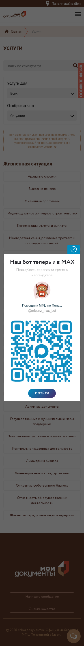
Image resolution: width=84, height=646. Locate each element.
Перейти (42, 393)
